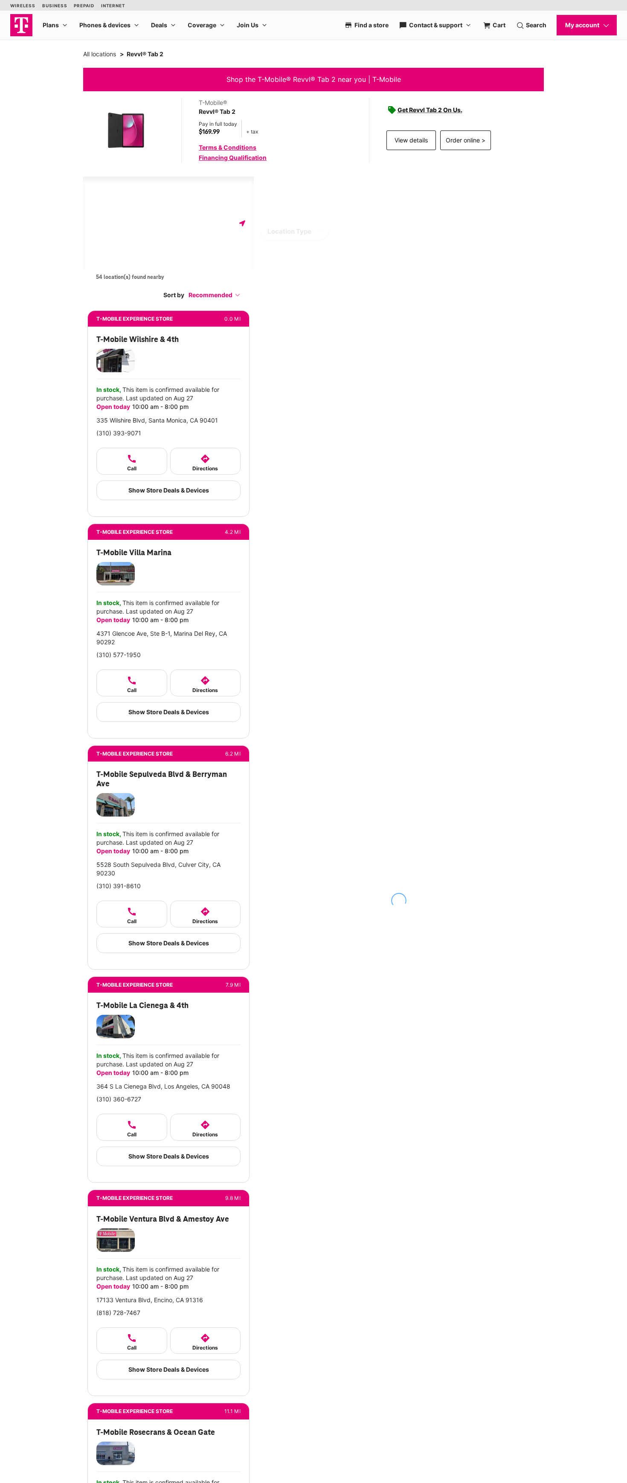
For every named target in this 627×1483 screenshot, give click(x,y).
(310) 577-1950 (118, 654)
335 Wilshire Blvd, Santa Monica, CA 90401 (157, 420)
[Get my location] (242, 223)
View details (411, 140)
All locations (99, 54)
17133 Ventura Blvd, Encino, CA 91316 (149, 1299)
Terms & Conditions (227, 147)
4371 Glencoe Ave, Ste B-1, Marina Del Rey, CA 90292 (161, 638)
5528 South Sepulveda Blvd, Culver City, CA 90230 (158, 869)
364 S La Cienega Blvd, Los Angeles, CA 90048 (163, 1086)
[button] (214, 294)
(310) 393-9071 (118, 433)
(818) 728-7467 (118, 1312)
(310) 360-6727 (118, 1099)
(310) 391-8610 (118, 885)
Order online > (465, 140)
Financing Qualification (233, 157)
